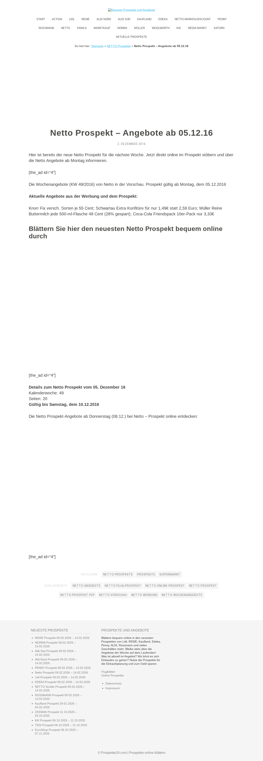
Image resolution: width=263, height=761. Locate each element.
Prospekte (146, 574)
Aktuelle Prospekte (131, 36)
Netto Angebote (87, 585)
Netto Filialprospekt (123, 585)
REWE (86, 19)
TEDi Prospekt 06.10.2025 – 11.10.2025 (61, 725)
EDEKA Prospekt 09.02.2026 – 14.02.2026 (62, 682)
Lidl (72, 19)
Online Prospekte (112, 675)
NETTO (65, 28)
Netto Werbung (144, 595)
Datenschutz (113, 683)
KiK (178, 28)
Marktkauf (102, 28)
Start (40, 19)
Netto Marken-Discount (193, 19)
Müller (139, 28)
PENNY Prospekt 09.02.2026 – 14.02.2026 (63, 667)
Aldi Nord (104, 19)
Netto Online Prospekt (165, 585)
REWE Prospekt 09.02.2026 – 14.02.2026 (62, 637)
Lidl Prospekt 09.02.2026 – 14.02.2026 (60, 677)
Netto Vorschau (113, 595)
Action (57, 19)
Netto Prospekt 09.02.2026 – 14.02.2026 (61, 672)
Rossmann (46, 28)
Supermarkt (169, 574)
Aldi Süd (124, 19)
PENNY (222, 19)
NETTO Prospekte (119, 46)
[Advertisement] (131, 78)
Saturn (219, 28)
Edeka (163, 19)
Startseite (97, 46)
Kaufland (144, 19)
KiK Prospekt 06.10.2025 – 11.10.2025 (60, 720)
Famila (82, 28)
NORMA (122, 28)
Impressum (112, 688)
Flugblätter (108, 671)
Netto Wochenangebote (182, 595)
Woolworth (161, 28)
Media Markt (197, 28)
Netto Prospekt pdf (77, 595)
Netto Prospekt (203, 585)
